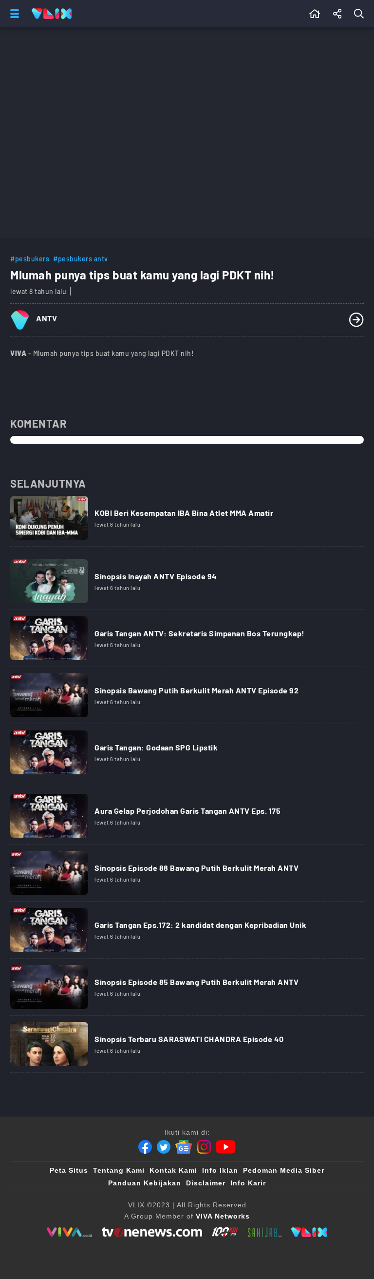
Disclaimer (205, 1183)
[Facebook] (145, 1147)
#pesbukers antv (80, 259)
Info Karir (248, 1183)
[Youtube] (226, 1147)
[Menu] (12, 13)
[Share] (337, 13)
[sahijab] (265, 1232)
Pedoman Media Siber (283, 1170)
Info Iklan (220, 1170)
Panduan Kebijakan (144, 1183)
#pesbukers (29, 259)
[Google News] (183, 1147)
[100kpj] (225, 1232)
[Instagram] (204, 1147)
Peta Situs (69, 1170)
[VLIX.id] (309, 1232)
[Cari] (361, 13)
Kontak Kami (173, 1170)
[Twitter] (163, 1147)
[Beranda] (315, 13)
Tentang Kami (119, 1170)
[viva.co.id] (69, 1232)
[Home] (51, 13)
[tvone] (152, 1232)
